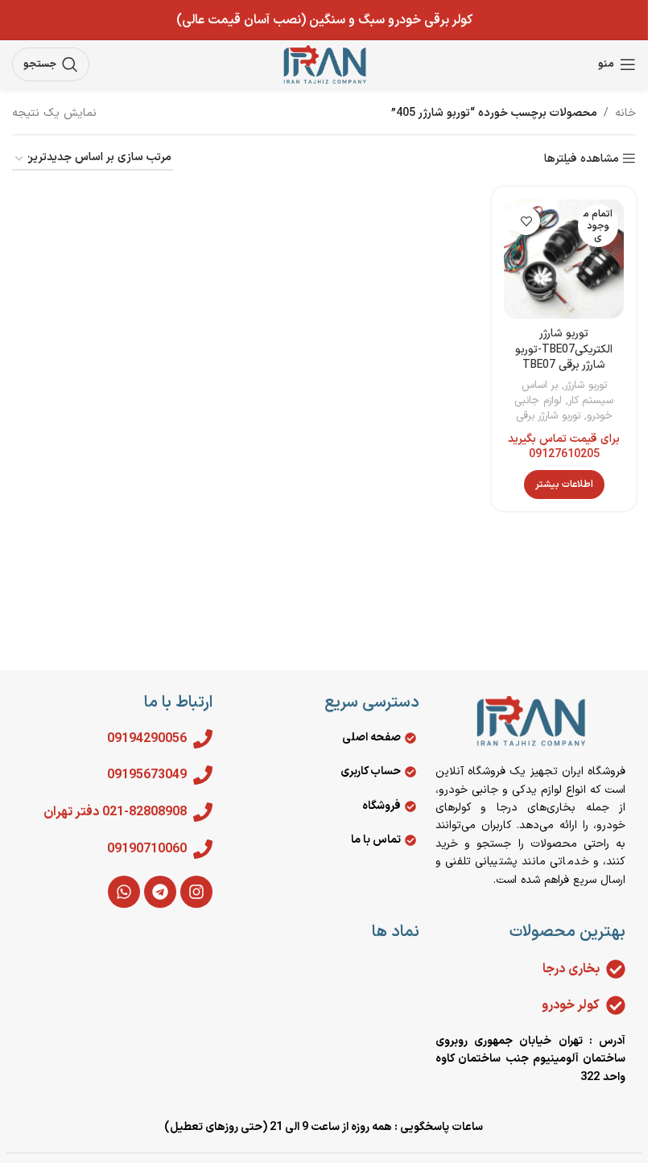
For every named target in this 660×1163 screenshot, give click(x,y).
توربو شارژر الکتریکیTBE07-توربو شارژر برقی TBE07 (564, 349)
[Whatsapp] (124, 892)
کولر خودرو (571, 1005)
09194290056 (147, 739)
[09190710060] (202, 849)
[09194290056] (202, 739)
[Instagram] (196, 892)
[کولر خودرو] (615, 1005)
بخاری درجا (571, 969)
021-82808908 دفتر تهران (115, 812)
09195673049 (147, 775)
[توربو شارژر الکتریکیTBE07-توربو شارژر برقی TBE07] (564, 259)
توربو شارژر (585, 385)
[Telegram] (160, 892)
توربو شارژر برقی (548, 416)
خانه (625, 113)
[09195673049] (202, 775)
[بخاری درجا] (615, 969)
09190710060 (147, 849)
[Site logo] (324, 64)
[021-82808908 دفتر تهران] (202, 812)
